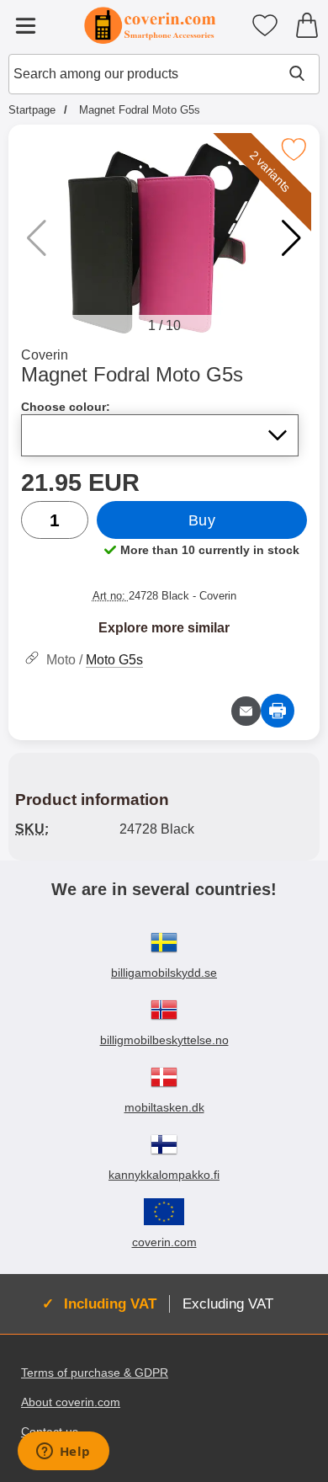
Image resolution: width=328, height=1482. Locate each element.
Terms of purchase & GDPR (94, 1372)
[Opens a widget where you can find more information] (63, 1452)
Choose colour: (65, 406)
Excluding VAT (228, 1303)
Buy (202, 520)
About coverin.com (70, 1402)
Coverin (44, 355)
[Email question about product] (246, 711)
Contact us (49, 1431)
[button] (291, 238)
